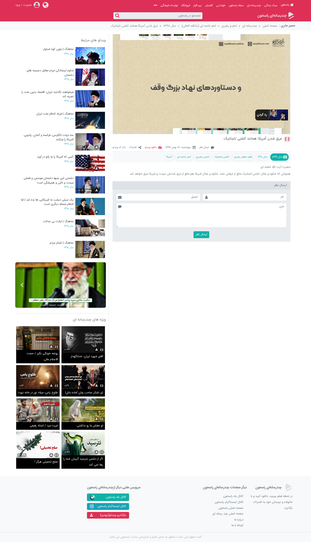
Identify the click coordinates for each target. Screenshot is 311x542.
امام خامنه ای (184, 157)
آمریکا (169, 157)
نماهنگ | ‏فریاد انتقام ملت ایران (55, 114)
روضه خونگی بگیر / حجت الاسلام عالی (42, 356)
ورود (17, 5)
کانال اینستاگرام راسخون (228, 502)
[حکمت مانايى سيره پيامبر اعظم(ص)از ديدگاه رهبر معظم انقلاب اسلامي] (60, 285)
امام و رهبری (229, 25)
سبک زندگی (270, 5)
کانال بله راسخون (233, 496)
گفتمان (209, 5)
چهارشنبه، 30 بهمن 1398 (178, 148)
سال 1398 (169, 25)
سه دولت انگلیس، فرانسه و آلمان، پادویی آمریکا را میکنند (49, 137)
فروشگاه (185, 5)
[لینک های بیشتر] (155, 5)
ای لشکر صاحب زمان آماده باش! (84, 392)
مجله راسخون (236, 5)
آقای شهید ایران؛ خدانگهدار (87, 356)
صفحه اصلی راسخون (230, 508)
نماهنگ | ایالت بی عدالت (58, 221)
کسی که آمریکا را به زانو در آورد (55, 157)
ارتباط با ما (237, 525)
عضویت (27, 5)
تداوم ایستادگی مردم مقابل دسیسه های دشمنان (50, 73)
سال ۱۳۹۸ (262, 157)
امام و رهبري (202, 157)
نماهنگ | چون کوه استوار (58, 49)
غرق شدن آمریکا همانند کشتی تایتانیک (134, 25)
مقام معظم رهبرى (243, 157)
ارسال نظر (204, 148)
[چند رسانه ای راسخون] (275, 16)
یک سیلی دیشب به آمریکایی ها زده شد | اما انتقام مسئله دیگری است (47, 202)
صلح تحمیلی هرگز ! (46, 462)
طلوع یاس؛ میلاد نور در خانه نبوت (38, 392)
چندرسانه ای (254, 5)
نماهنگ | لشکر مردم (62, 243)
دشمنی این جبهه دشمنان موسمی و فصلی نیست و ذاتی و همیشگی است (49, 180)
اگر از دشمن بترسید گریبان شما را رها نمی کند (83, 462)
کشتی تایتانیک (221, 157)
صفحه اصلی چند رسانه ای (227, 513)
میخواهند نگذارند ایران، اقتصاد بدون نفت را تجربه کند (47, 94)
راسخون (285, 5)
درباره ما (238, 519)
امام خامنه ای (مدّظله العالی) (198, 25)
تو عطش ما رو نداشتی (90, 425)
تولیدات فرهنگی (169, 5)
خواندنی (220, 5)
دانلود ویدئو (150, 148)
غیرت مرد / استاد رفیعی (44, 425)
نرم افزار (197, 5)
